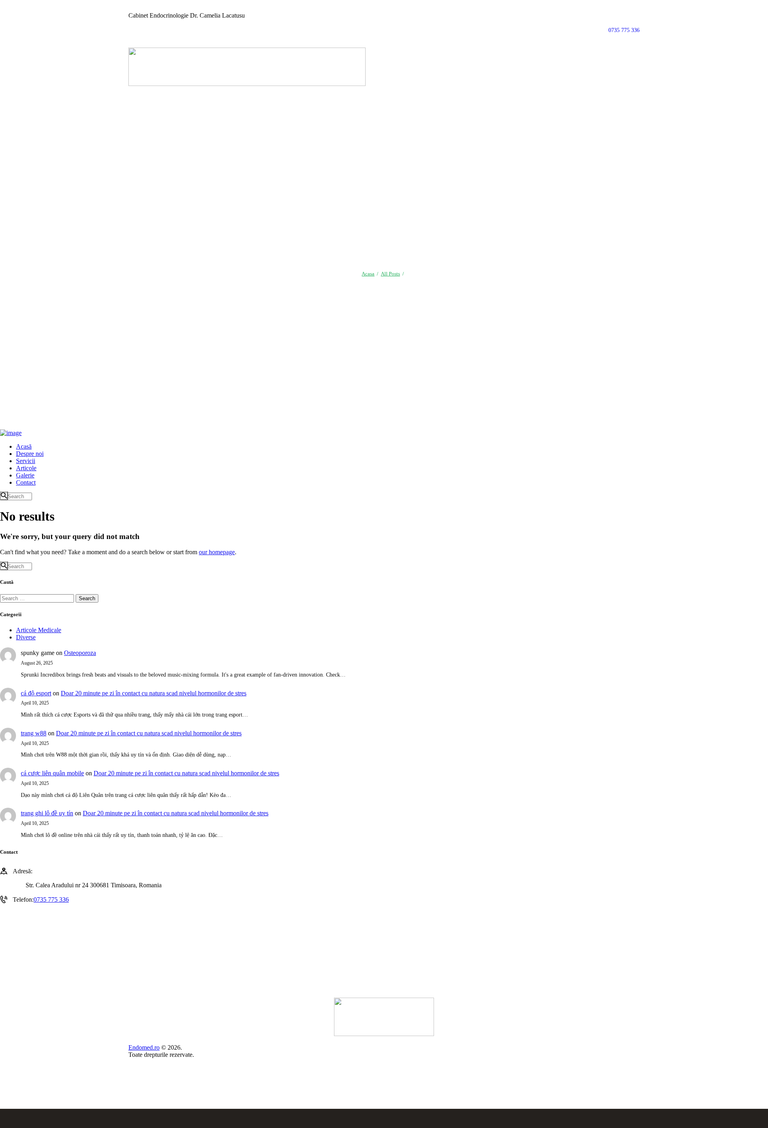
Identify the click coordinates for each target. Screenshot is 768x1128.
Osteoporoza (80, 652)
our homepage (217, 552)
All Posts (390, 274)
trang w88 (33, 733)
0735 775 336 (51, 899)
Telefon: (23, 899)
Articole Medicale (38, 630)
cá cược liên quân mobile (52, 773)
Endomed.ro (144, 1047)
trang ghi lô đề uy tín (47, 813)
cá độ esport (36, 693)
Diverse (26, 637)
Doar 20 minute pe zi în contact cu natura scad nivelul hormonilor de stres (153, 693)
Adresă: (22, 871)
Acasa (368, 274)
